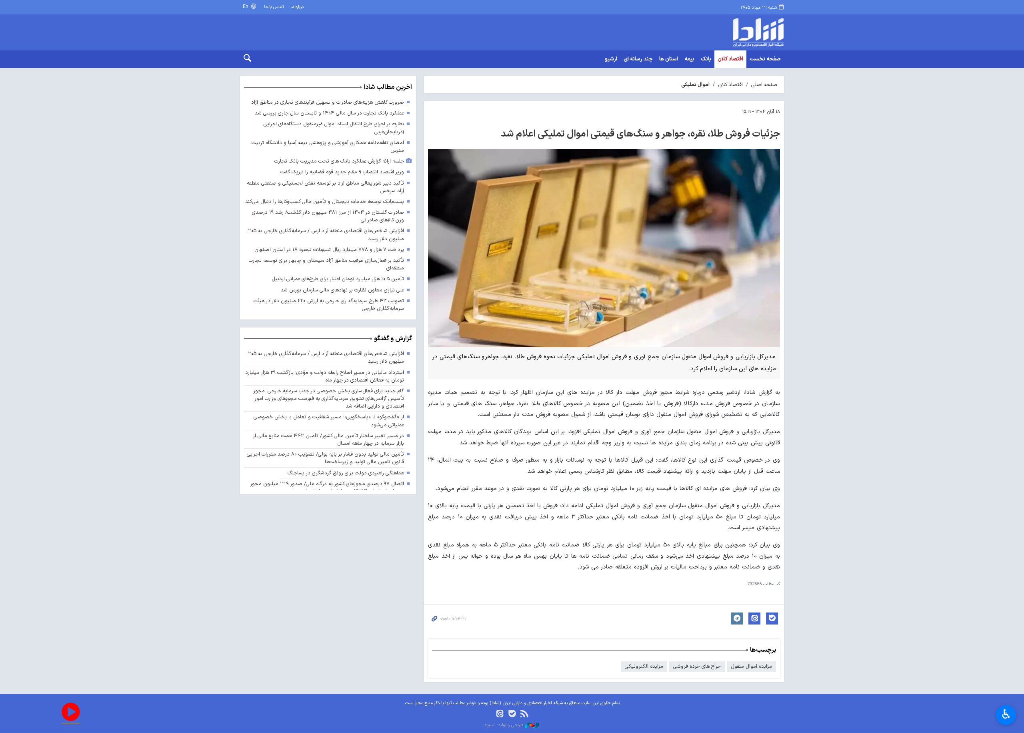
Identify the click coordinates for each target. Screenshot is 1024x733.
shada (724, 32)
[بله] (512, 714)
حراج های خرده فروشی (697, 666)
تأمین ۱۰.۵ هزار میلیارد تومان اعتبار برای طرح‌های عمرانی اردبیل (338, 279)
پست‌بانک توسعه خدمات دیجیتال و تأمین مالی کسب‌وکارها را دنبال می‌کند (324, 201)
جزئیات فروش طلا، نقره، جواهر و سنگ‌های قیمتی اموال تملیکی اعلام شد (640, 134)
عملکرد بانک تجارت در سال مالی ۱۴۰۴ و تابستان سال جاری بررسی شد (329, 113)
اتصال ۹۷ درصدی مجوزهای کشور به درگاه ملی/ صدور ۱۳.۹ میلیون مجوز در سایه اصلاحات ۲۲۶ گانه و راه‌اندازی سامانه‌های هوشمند (327, 487)
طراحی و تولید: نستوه (505, 725)
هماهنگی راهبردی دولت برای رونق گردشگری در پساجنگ (346, 473)
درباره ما (297, 7)
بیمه (689, 59)
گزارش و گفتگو (393, 338)
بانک (706, 59)
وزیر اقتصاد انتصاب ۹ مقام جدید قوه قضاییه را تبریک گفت (342, 172)
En (246, 7)
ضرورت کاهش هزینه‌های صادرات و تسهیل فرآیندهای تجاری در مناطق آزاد (327, 102)
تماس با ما (274, 7)
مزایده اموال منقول (751, 666)
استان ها (668, 59)
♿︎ (1006, 714)
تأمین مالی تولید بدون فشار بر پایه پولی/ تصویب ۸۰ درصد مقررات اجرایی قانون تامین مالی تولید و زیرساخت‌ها (325, 458)
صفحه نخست (765, 59)
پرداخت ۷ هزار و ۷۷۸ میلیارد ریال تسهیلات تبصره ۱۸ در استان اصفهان (329, 249)
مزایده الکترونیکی (644, 666)
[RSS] (524, 714)
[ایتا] (499, 714)
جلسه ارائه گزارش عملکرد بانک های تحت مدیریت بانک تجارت (339, 161)
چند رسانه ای (638, 59)
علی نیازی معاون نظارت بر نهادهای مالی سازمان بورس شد (342, 290)
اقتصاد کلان (730, 59)
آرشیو (611, 59)
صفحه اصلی (764, 84)
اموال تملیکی (695, 84)
